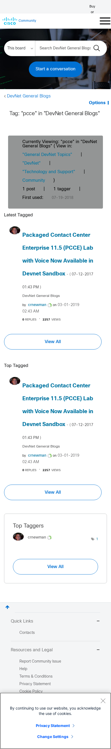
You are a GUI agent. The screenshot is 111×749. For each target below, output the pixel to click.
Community (33, 181)
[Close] (103, 700)
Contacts (27, 633)
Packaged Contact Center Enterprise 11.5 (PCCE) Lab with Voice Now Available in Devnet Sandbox (57, 261)
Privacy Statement (53, 725)
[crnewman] (34, 542)
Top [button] (7, 607)
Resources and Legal (32, 650)
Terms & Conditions (36, 676)
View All (53, 342)
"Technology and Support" (48, 172)
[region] (55, 721)
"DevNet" (31, 163)
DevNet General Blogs (29, 96)
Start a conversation (55, 69)
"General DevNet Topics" (47, 155)
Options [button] (97, 103)
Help (23, 669)
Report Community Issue (40, 661)
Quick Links (22, 621)
